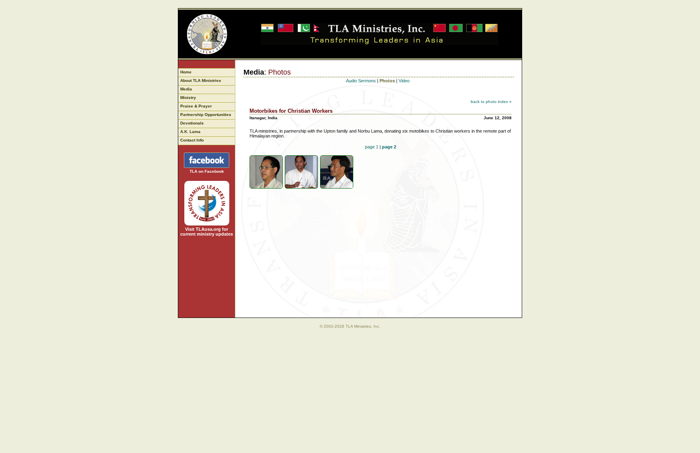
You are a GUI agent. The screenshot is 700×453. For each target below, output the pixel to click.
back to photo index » (491, 101)
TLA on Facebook (207, 171)
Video (404, 80)
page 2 (389, 146)
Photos (387, 80)
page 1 (371, 146)
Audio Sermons (361, 80)
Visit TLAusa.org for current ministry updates (206, 231)
